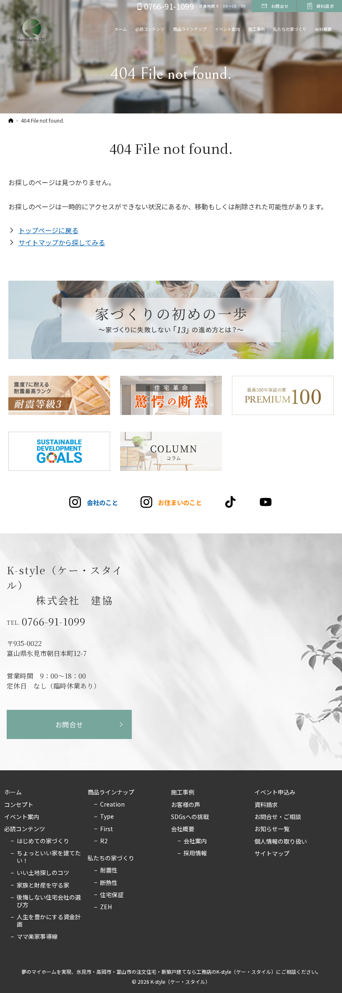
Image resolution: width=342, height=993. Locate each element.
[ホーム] (10, 120)
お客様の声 (185, 805)
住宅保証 (111, 895)
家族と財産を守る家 (43, 885)
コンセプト (18, 805)
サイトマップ (271, 853)
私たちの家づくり (111, 858)
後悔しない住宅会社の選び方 (49, 901)
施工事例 (182, 792)
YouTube (266, 502)
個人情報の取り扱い (280, 841)
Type (107, 816)
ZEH (106, 907)
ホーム (13, 792)
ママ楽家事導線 (37, 936)
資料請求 (266, 805)
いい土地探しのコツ (43, 873)
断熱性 (109, 883)
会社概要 (182, 829)
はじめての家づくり (43, 841)
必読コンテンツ (24, 829)
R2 (104, 841)
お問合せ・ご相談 (277, 817)
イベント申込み (274, 792)
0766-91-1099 (54, 621)
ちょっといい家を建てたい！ (49, 857)
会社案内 (195, 841)
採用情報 (195, 853)
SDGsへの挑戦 (190, 817)
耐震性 (109, 870)
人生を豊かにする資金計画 (49, 920)
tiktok (230, 502)
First (106, 829)
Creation (112, 804)
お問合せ (69, 724)
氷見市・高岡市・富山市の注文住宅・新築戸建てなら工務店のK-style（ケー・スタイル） (176, 971)
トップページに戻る (48, 230)
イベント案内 (21, 817)
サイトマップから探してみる (61, 242)
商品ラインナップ (111, 792)
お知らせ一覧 (271, 829)
